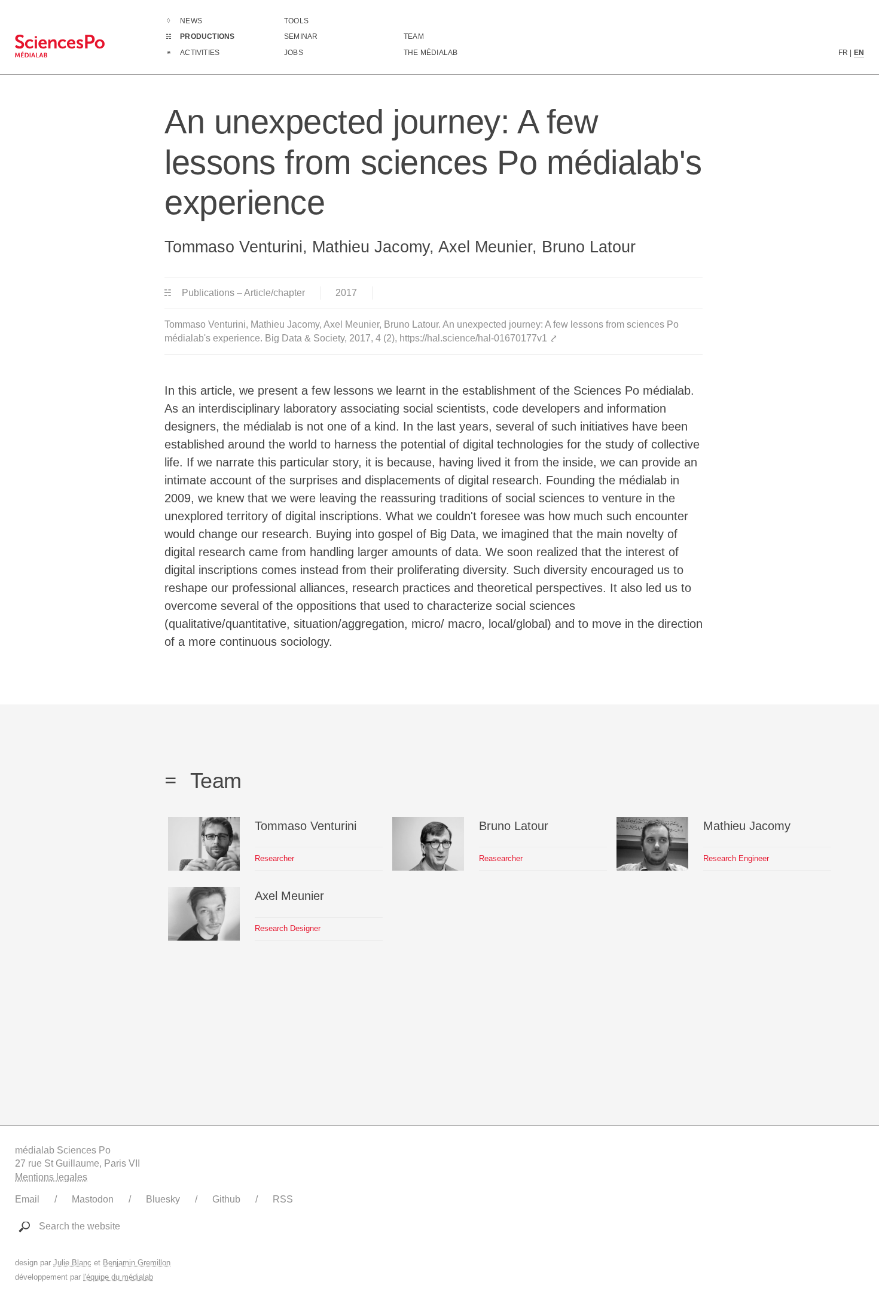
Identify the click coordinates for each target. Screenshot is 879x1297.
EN (859, 52)
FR (843, 52)
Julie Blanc (72, 1262)
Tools (296, 21)
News (191, 21)
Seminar (301, 36)
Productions (207, 36)
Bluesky (163, 1199)
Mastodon (93, 1199)
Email (27, 1199)
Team (414, 36)
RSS (283, 1199)
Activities (199, 52)
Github (226, 1199)
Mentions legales (51, 1177)
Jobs (293, 52)
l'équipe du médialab (118, 1276)
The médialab (430, 52)
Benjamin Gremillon (136, 1262)
